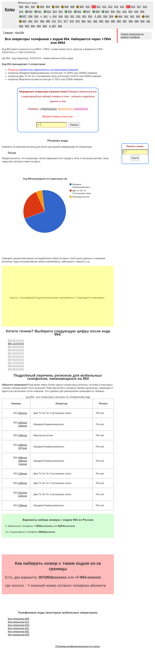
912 (104, 6)
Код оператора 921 (18, 628)
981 (89, 21)
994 (33, 26)
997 (54, 26)
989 (137, 21)
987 (125, 21)
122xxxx (22, 496)
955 (99, 16)
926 (79, 11)
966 (30, 21)
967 (36, 21)
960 (120, 16)
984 (107, 21)
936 (142, 11)
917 (139, 6)
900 (21, 6)
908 (72, 6)
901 (27, 6)
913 (110, 6)
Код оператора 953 (18, 634)
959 (111, 16)
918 (145, 6)
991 (148, 21)
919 (21, 11)
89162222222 (65, 109)
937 (24, 16)
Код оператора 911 (18, 622)
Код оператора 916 (18, 625)
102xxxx (22, 422)
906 (66, 6)
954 (90, 16)
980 (83, 21)
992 (21, 26)
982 (95, 21)
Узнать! (74, 125)
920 (30, 11)
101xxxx (22, 413)
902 (33, 6)
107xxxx (22, 448)
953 (84, 16)
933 (130, 11)
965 (24, 21)
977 (66, 21)
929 (107, 11)
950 (66, 16)
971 (60, 21)
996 (45, 26)
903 (42, 6)
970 (54, 21)
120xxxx (22, 483)
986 (119, 21)
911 (99, 6)
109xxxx (22, 461)
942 (55, 16)
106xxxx (22, 445)
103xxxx (22, 426)
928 (98, 11)
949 (61, 16)
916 (133, 6)
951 (72, 16)
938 (30, 16)
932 (124, 11)
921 (40, 11)
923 (55, 11)
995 (39, 26)
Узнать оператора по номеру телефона (132, 35)
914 (116, 6)
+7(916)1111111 (48, 109)
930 (113, 11)
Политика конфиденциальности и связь (77, 646)
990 (142, 21)
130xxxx (22, 505)
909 (82, 6)
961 (126, 16)
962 (132, 16)
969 (48, 21)
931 (119, 11)
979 (78, 21)
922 (49, 11)
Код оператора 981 (18, 631)
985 (113, 21)
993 (27, 26)
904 (48, 6)
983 (101, 21)
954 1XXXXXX (16, 343)
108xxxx (22, 457)
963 (138, 16)
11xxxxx (22, 464)
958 (105, 16)
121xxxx (22, 492)
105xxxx (22, 435)
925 (70, 11)
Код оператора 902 (18, 619)
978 (72, 21)
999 (60, 26)
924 (61, 11)
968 (42, 21)
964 (147, 16)
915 (122, 6)
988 (131, 21)
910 (88, 6)
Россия (12, 152)
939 (36, 16)
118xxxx (22, 473)
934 (136, 11)
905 (57, 6)
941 (45, 16)
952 (78, 16)
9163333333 (81, 109)
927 (88, 11)
